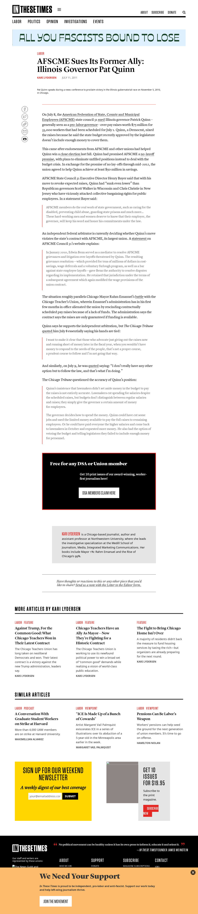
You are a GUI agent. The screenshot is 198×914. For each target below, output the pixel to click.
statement (139, 238)
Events (98, 21)
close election (70, 154)
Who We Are (65, 866)
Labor (17, 21)
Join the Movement (55, 901)
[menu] (59, 10)
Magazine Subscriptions (136, 866)
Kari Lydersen (46, 77)
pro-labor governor (84, 124)
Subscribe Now (151, 811)
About (144, 12)
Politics (34, 21)
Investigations (75, 21)
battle (139, 296)
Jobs (157, 866)
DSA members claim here (99, 493)
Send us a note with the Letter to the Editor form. (108, 585)
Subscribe (158, 12)
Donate (172, 12)
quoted (47, 331)
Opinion (52, 21)
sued (101, 119)
